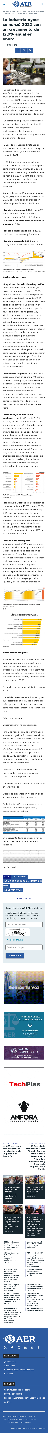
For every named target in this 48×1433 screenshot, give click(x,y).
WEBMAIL (41, 1429)
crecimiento (20, 876)
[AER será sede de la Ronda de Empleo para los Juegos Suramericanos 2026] (13, 1209)
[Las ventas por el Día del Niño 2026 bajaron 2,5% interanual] (35, 1179)
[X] (24, 50)
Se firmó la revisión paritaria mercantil (35, 1309)
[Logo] (22, 4)
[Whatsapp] (38, 1347)
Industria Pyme (13, 890)
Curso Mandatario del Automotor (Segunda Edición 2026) (34, 1273)
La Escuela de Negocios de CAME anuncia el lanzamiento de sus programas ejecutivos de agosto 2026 (35, 1299)
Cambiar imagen (15, 939)
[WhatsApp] (30, 50)
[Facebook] (18, 50)
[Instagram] (18, 1347)
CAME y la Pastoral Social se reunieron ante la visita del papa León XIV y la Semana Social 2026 (12, 1298)
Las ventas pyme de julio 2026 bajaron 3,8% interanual (11, 1287)
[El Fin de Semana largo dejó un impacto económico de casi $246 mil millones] (13, 1179)
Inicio (5, 11)
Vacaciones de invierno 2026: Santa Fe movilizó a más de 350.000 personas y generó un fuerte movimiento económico (12, 1315)
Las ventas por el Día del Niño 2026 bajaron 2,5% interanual (35, 1190)
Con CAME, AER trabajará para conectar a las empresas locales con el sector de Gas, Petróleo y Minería (11, 1275)
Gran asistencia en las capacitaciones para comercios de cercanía (35, 1287)
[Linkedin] (25, 1347)
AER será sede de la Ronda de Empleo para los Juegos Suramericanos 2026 (13, 1223)
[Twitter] (5, 1347)
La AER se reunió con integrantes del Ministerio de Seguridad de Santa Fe (12, 1151)
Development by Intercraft (23, 1429)
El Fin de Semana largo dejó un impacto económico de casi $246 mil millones (12, 1193)
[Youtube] (32, 1347)
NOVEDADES (14, 11)
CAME (24, 11)
